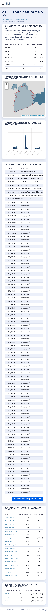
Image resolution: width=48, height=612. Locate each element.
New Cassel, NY (10, 545)
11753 (7, 601)
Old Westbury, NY (11, 551)
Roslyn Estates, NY (11, 558)
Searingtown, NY (10, 569)
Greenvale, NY (10, 534)
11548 (7, 594)
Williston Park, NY (11, 575)
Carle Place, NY (10, 524)
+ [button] (6, 84)
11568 (7, 597)
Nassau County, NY (21, 19)
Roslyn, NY (8, 555)
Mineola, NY (9, 541)
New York (9, 19)
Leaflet (23, 115)
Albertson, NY (10, 517)
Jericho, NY (9, 538)
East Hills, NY (9, 528)
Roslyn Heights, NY (11, 565)
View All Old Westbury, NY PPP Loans (27, 499)
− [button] (6, 87)
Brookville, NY (9, 521)
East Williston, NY (11, 531)
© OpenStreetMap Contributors (35, 115)
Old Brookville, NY (11, 548)
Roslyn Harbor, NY (11, 562)
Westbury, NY (9, 572)
